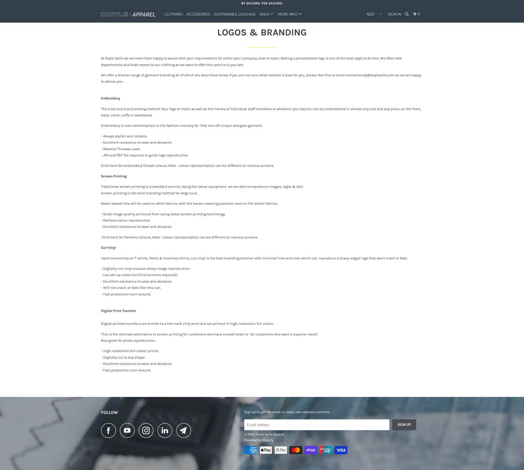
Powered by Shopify (258, 440)
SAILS (265, 14)
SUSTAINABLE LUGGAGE (235, 14)
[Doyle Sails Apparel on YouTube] (129, 430)
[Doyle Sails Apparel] (129, 14)
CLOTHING (173, 14)
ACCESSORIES (198, 14)
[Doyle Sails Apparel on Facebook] (110, 430)
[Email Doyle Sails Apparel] (185, 430)
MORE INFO (288, 14)
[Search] (407, 14)
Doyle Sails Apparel (270, 434)
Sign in (394, 14)
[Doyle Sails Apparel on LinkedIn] (166, 430)
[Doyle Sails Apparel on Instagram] (148, 430)
